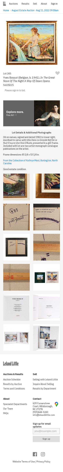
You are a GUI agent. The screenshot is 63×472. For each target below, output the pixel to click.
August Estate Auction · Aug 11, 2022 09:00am (35, 10)
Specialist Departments (15, 404)
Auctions (13, 3)
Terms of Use (28, 461)
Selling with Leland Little (45, 379)
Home (6, 10)
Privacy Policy (43, 461)
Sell (35, 3)
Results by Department (44, 388)
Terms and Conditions (14, 388)
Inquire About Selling (43, 384)
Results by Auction (12, 384)
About (44, 3)
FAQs (5, 413)
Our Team (8, 408)
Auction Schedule (12, 379)
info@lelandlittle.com (44, 415)
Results (25, 3)
